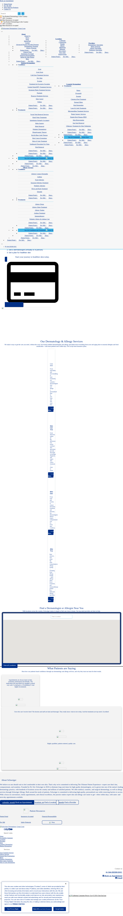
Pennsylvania (62, 54)
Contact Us (7, 9)
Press (27, 39)
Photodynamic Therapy (39, 132)
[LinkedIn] (9, 829)
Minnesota (62, 47)
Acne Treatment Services (7, 852)
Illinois (62, 46)
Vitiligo (39, 102)
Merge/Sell (27, 41)
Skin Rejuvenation (78, 120)
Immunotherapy (39, 216)
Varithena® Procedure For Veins (39, 144)
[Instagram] (5, 829)
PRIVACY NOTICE (19, 904)
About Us (27, 36)
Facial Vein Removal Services (39, 114)
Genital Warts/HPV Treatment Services (39, 87)
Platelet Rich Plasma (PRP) (78, 117)
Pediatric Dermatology (39, 129)
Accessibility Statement (6, 838)
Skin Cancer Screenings (39, 138)
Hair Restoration (78, 105)
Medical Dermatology (28, 63)
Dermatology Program (31, 46)
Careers (27, 43)
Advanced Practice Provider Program (27, 44)
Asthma (39, 177)
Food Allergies (39, 180)
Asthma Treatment (39, 213)
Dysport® (78, 93)
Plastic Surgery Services (78, 114)
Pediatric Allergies (39, 186)
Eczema (39, 81)
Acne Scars (39, 72)
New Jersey (62, 51)
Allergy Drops (39, 204)
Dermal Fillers (78, 102)
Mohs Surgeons (95, 46)
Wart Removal (39, 147)
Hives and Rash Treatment (40, 189)
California (62, 40)
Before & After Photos (27, 57)
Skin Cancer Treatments (6, 861)
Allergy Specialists (95, 48)
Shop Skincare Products (11, 7)
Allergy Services (28, 167)
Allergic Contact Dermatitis (39, 174)
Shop (53, 822)
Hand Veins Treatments (39, 117)
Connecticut (62, 42)
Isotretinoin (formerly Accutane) (39, 120)
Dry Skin (39, 78)
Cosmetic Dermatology (73, 84)
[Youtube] (11, 829)
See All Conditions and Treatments (35, 158)
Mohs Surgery (39, 123)
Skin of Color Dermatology (7, 862)
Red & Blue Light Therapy (39, 135)
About (23, 34)
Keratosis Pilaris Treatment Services (39, 90)
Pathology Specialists (95, 50)
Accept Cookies (59, 909)
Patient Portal (8, 4)
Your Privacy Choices (64, 895)
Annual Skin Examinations (7, 856)
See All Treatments (74, 137)
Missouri (62, 49)
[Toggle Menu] (2, 31)
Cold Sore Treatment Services (40, 75)
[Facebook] (6, 829)
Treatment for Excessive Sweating (39, 84)
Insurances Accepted (27, 54)
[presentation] (51, 409)
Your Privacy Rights (12, 909)
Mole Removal (39, 126)
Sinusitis (39, 192)
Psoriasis (39, 93)
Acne (39, 69)
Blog (27, 59)
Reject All (42, 909)
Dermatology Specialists (95, 45)
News (27, 38)
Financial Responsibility (27, 55)
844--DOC (11, 246)
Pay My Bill (7, 6)
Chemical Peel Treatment (78, 99)
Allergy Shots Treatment (39, 207)
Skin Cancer (39, 99)
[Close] (66, 884)
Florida (62, 44)
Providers (92, 43)
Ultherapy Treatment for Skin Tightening (78, 126)
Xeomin (78, 96)
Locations (58, 39)
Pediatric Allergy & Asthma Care (40, 219)
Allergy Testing (39, 210)
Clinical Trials (27, 52)
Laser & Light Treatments (78, 108)
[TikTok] (8, 829)
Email (119, 878)
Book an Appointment (6, 1)
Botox (78, 90)
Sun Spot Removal (78, 123)
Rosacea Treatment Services (39, 96)
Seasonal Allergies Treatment (39, 183)
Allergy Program (31, 48)
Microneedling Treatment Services (78, 111)
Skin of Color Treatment (39, 141)
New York (62, 52)
